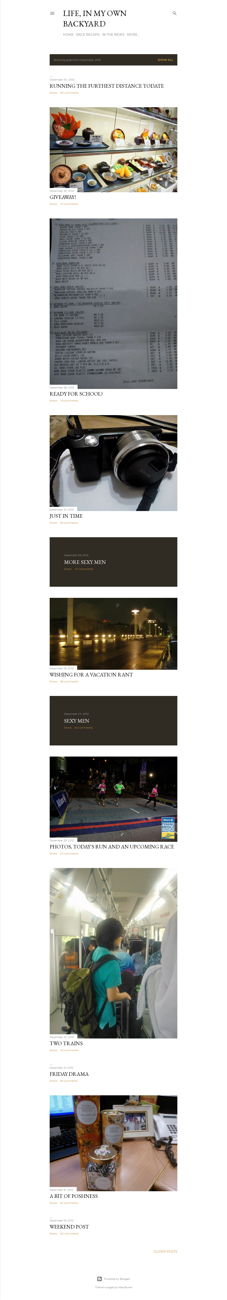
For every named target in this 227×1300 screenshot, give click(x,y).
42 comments (69, 1050)
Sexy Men (76, 720)
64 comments (84, 727)
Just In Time (66, 515)
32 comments (69, 853)
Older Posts (165, 1252)
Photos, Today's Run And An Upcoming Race (112, 846)
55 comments (69, 1080)
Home (68, 35)
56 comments (69, 522)
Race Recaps (88, 35)
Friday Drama (69, 1073)
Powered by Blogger (117, 1278)
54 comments (69, 1203)
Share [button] (53, 92)
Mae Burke (125, 1287)
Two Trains (66, 1043)
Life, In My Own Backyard (95, 18)
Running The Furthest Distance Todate (107, 85)
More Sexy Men (85, 562)
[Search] (174, 12)
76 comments (69, 400)
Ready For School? (76, 393)
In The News (113, 35)
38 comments (69, 681)
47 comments (69, 204)
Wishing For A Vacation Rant (91, 674)
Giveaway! (63, 197)
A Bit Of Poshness (74, 1196)
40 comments (84, 569)
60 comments (69, 92)
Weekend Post (69, 1226)
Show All (165, 59)
